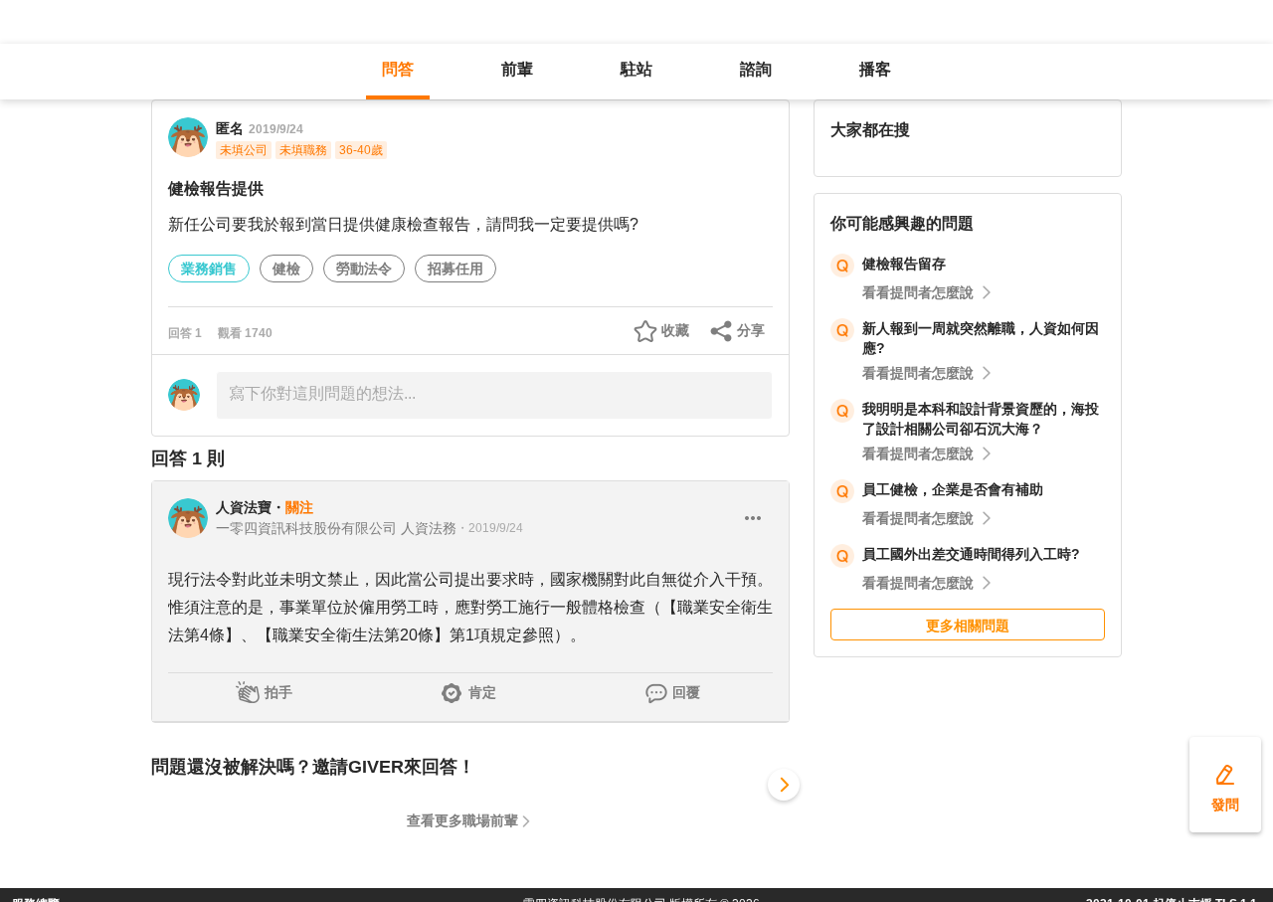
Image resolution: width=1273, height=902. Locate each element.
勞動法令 (364, 268)
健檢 (286, 268)
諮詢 (756, 69)
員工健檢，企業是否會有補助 (952, 489)
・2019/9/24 (489, 528)
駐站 (636, 69)
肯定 (482, 692)
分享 (751, 330)
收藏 (675, 330)
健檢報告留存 (904, 263)
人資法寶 (244, 507)
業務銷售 (209, 268)
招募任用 (455, 268)
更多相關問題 (967, 625)
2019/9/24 (276, 129)
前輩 (517, 69)
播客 (875, 69)
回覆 (686, 692)
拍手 (278, 692)
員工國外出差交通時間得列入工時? (971, 554)
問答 (398, 69)
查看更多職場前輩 (462, 820)
